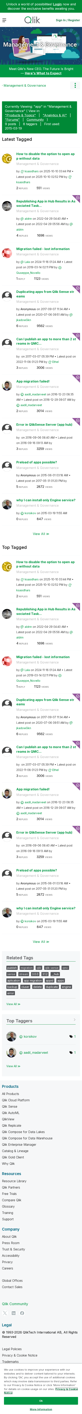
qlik (39, 967)
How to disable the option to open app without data (45, 156)
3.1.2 (45, 974)
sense (11, 974)
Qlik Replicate (11, 1125)
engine (66, 986)
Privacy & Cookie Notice (19, 1355)
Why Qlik (8, 1164)
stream (23, 974)
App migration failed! (33, 381)
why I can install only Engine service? (45, 500)
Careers (7, 1268)
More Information (41, 1409)
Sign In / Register (68, 20)
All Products (10, 1094)
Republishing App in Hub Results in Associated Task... (45, 203)
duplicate (52, 986)
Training (7, 1213)
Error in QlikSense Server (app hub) (44, 425)
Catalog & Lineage (15, 1151)
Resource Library (14, 1181)
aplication (13, 980)
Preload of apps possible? (36, 462)
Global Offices (12, 1281)
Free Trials (9, 1194)
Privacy (7, 1262)
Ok (41, 1400)
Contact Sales (12, 1287)
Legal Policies (12, 1349)
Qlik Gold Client (13, 1157)
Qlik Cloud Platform (16, 1100)
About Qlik (9, 1237)
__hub (55, 974)
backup (12, 986)
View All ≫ (41, 534)
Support (8, 1219)
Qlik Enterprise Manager (19, 1145)
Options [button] (75, 85)
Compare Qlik (11, 1200)
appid (49, 980)
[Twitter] (5, 1313)
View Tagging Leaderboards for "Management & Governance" (41, 1019)
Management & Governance (40, 44)
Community (35, 120)
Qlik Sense (9, 1106)
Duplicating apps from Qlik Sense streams (45, 294)
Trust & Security (13, 1249)
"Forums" (12, 120)
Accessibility (11, 1256)
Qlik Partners (11, 1187)
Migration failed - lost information (43, 249)
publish (12, 967)
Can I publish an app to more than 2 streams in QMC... (46, 341)
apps (60, 980)
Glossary (8, 1206)
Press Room (11, 1243)
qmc (65, 967)
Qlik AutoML (11, 1113)
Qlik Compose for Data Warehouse (27, 1138)
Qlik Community (15, 1304)
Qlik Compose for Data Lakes (23, 1132)
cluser (25, 986)
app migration (33, 980)
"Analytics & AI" (55, 115)
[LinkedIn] (14, 1313)
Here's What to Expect (43, 73)
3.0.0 (35, 974)
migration (27, 967)
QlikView (8, 1119)
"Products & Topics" (20, 115)
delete (37, 986)
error (10, 993)
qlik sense (52, 967)
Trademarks (10, 1362)
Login (57, 4)
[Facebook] (22, 1313)
